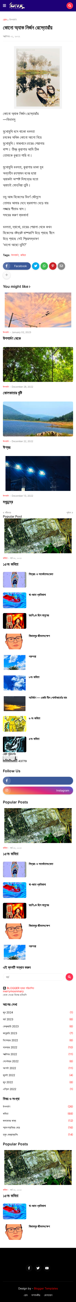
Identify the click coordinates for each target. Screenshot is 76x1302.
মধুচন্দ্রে (8, 501)
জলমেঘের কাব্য (38, 1120)
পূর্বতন (68, 512)
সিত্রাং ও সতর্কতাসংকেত (41, 574)
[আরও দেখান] (6, 275)
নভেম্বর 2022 (38, 1047)
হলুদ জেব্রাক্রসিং (38, 1134)
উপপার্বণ (13, 19)
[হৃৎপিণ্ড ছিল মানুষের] (14, 621)
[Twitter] (35, 266)
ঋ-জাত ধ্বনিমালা (37, 595)
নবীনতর (8, 512)
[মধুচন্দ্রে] (38, 473)
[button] (4, 5)
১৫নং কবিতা (10, 564)
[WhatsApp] (44, 266)
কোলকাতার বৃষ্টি (12, 392)
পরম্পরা (32, 656)
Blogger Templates (46, 1288)
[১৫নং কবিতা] (38, 535)
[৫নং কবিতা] (14, 744)
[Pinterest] (53, 266)
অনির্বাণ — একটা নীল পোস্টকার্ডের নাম (48, 698)
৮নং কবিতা (34, 677)
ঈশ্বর (6, 447)
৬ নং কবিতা (34, 718)
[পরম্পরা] (14, 662)
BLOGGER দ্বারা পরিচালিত (20, 988)
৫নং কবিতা (34, 739)
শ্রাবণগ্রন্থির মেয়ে (38, 1127)
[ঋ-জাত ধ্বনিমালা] (14, 600)
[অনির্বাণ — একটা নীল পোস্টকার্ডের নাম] (14, 703)
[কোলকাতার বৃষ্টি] (38, 364)
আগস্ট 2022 (38, 1068)
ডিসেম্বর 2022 (38, 1040)
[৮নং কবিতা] (14, 683)
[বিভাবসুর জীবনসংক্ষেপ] (14, 641)
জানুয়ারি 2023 (38, 1033)
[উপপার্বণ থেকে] (38, 310)
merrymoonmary (13, 991)
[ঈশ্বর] (38, 419)
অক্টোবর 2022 (38, 1054)
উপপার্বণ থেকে (12, 338)
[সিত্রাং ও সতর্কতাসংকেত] (14, 580)
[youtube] (46, 1268)
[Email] (61, 266)
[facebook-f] (38, 781)
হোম (5, 19)
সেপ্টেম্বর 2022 (38, 1061)
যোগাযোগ (48, 1295)
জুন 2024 (38, 1012)
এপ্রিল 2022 (38, 1089)
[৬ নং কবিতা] (14, 724)
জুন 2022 (38, 1082)
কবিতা (23, 255)
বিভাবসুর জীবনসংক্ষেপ (39, 636)
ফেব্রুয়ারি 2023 (38, 1026)
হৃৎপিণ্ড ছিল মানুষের (39, 615)
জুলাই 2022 (38, 1075)
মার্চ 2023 (38, 1019)
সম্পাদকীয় (35, 1295)
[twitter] (38, 1268)
